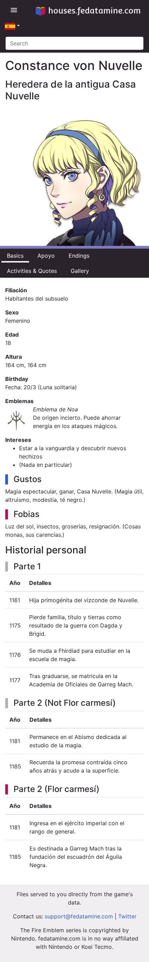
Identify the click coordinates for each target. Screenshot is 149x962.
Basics (15, 255)
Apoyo (46, 255)
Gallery (80, 270)
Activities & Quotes (32, 270)
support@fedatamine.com (79, 916)
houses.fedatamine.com (94, 11)
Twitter (127, 916)
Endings (79, 255)
